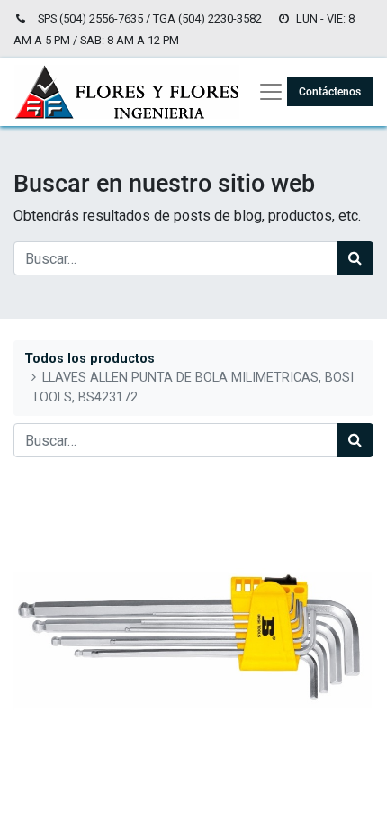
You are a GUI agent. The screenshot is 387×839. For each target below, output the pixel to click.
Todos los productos (89, 358)
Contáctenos (330, 92)
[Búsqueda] (355, 258)
